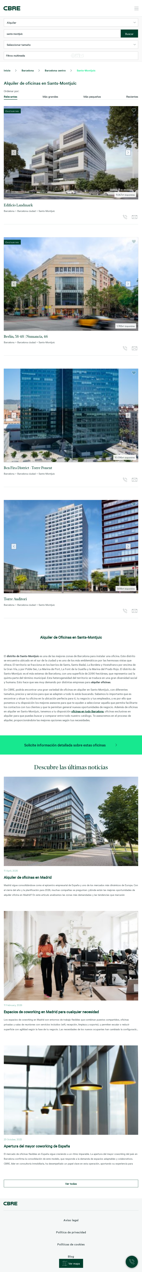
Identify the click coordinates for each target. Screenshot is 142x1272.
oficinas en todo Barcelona (87, 711)
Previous (14, 152)
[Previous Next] (71, 152)
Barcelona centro (55, 70)
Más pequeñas (92, 96)
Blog (71, 1256)
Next (128, 152)
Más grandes (50, 96)
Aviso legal (71, 1220)
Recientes (132, 96)
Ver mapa (74, 1263)
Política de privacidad (71, 1232)
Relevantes (10, 96)
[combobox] (62, 34)
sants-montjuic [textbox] (15, 33)
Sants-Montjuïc (86, 70)
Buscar (129, 34)
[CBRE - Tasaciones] (10, 1204)
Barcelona (28, 70)
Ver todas (71, 1183)
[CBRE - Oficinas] (11, 8)
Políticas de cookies (71, 1244)
